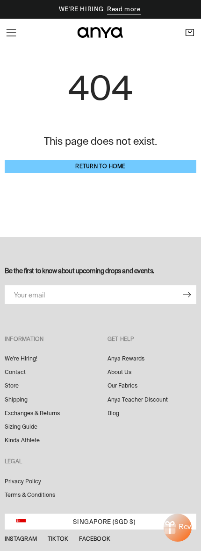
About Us (119, 372)
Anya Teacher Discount (138, 399)
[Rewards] (178, 528)
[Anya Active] (100, 32)
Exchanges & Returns (32, 413)
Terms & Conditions (30, 495)
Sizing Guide (21, 427)
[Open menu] (11, 32)
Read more (123, 9)
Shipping (16, 399)
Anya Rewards (126, 358)
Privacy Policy (23, 481)
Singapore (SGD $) (104, 522)
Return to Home (100, 166)
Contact (15, 372)
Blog (113, 413)
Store (12, 385)
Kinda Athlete (22, 440)
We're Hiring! (21, 358)
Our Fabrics (122, 385)
